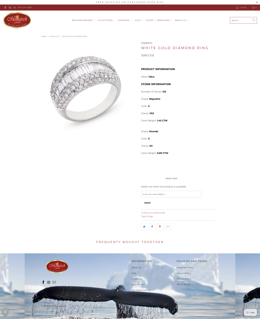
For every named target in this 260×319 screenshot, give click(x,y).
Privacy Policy (184, 278)
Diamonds (124, 20)
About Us (180, 20)
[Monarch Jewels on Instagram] (9, 7)
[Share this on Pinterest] (160, 226)
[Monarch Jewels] (17, 20)
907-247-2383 (25, 7)
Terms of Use (183, 284)
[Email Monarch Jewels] (14, 7)
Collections (105, 20)
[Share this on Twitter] (144, 226)
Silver (150, 20)
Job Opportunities (141, 290)
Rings (150, 216)
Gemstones (163, 20)
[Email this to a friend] (168, 226)
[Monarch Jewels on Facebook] (5, 7)
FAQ (134, 273)
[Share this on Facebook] (152, 226)
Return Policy (184, 273)
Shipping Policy (185, 267)
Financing (137, 278)
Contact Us (137, 284)
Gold (138, 20)
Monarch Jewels (57, 306)
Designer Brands (82, 20)
